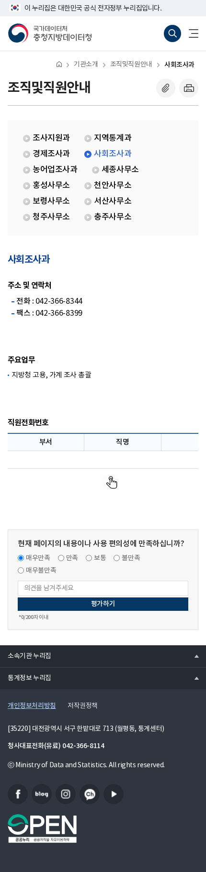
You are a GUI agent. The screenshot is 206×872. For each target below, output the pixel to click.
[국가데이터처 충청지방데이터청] (50, 33)
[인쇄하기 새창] (188, 88)
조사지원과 (51, 138)
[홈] (59, 64)
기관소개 (86, 64)
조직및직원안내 (131, 64)
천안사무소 (112, 185)
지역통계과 (112, 138)
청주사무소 (51, 217)
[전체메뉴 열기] (189, 33)
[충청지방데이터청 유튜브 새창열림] (113, 794)
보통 (100, 558)
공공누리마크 (42, 828)
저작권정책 (83, 706)
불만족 (131, 558)
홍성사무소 (51, 185)
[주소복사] (165, 88)
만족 (72, 558)
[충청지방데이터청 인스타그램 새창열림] (66, 794)
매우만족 (38, 558)
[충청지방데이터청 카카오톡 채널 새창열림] (90, 794)
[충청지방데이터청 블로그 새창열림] (42, 794)
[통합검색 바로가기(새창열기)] (172, 33)
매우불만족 (41, 570)
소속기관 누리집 (25, 656)
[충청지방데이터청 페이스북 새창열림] (18, 794)
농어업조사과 (55, 170)
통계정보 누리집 (25, 678)
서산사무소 (112, 201)
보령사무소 (51, 201)
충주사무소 (112, 217)
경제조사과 (51, 154)
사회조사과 (179, 65)
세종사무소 (120, 170)
